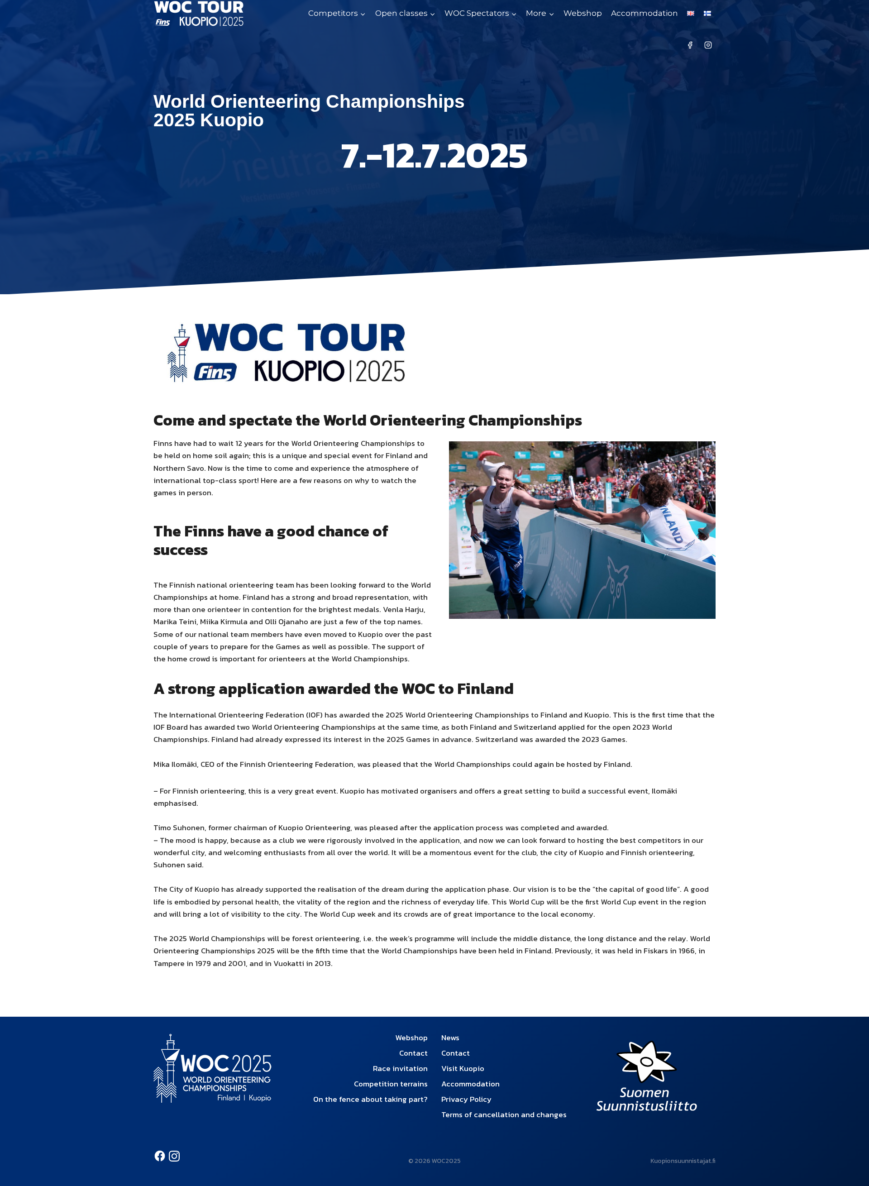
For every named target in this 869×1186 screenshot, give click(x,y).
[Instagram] (708, 45)
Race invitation (400, 1068)
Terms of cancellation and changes (504, 1114)
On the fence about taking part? (370, 1099)
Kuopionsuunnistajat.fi (683, 1161)
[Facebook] (690, 45)
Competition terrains (391, 1084)
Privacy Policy (466, 1099)
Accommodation (644, 13)
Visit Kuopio (462, 1068)
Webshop (582, 13)
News (450, 1037)
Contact (413, 1053)
